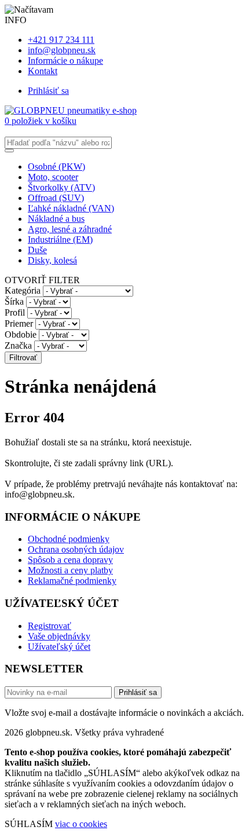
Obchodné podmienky (68, 539)
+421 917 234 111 (61, 40)
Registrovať (49, 626)
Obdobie (20, 334)
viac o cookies (81, 824)
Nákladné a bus (56, 219)
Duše (37, 250)
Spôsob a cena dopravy (70, 560)
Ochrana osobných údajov (76, 549)
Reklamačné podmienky (72, 581)
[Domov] (71, 110)
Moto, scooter (53, 177)
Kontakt (42, 71)
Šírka (14, 301)
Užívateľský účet (59, 647)
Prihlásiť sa (48, 91)
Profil (15, 312)
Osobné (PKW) (56, 166)
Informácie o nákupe (65, 60)
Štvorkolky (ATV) (61, 187)
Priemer (19, 323)
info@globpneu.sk (62, 50)
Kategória (23, 290)
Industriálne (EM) (60, 239)
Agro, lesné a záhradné (70, 229)
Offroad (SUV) (56, 198)
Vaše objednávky (59, 636)
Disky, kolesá (52, 260)
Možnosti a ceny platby (70, 570)
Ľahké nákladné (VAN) (71, 208)
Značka (18, 345)
